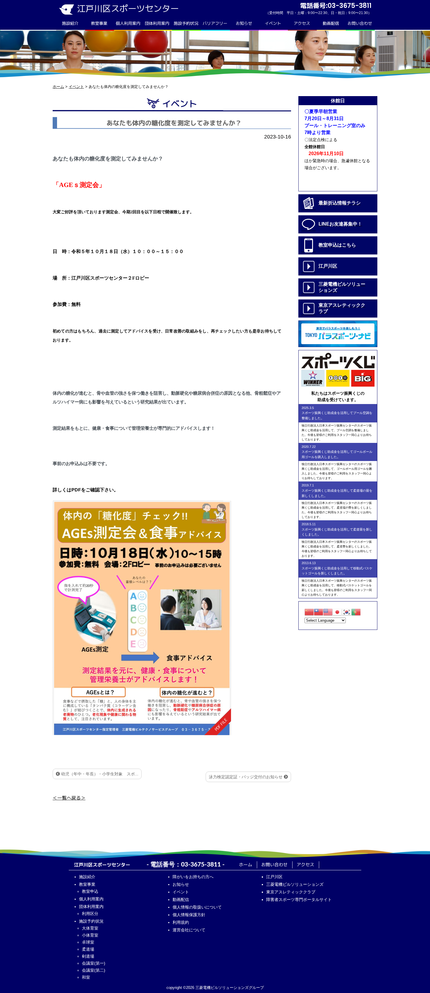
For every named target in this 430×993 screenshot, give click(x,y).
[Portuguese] (356, 611)
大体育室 (90, 928)
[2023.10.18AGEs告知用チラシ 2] (142, 617)
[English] (328, 611)
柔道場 (88, 949)
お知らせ (244, 23)
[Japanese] (337, 611)
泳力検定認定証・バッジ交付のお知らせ (246, 776)
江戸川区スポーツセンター (128, 8)
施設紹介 (70, 23)
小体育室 (90, 935)
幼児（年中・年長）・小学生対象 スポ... (99, 774)
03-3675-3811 (201, 865)
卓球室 (88, 942)
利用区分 (90, 913)
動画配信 (331, 23)
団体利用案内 (157, 23)
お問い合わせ (360, 23)
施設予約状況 (186, 23)
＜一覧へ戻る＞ (69, 797)
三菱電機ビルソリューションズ (295, 884)
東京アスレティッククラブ (290, 892)
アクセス (302, 23)
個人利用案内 (128, 23)
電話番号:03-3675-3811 (335, 5)
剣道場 (88, 956)
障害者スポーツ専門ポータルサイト (299, 899)
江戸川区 (274, 876)
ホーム (245, 865)
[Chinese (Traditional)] (318, 611)
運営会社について (189, 930)
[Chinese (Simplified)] (309, 611)
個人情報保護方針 (189, 914)
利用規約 (181, 922)
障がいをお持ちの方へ (193, 876)
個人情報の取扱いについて (197, 907)
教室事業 (99, 23)
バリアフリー (215, 23)
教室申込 (90, 891)
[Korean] (346, 611)
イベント (273, 23)
